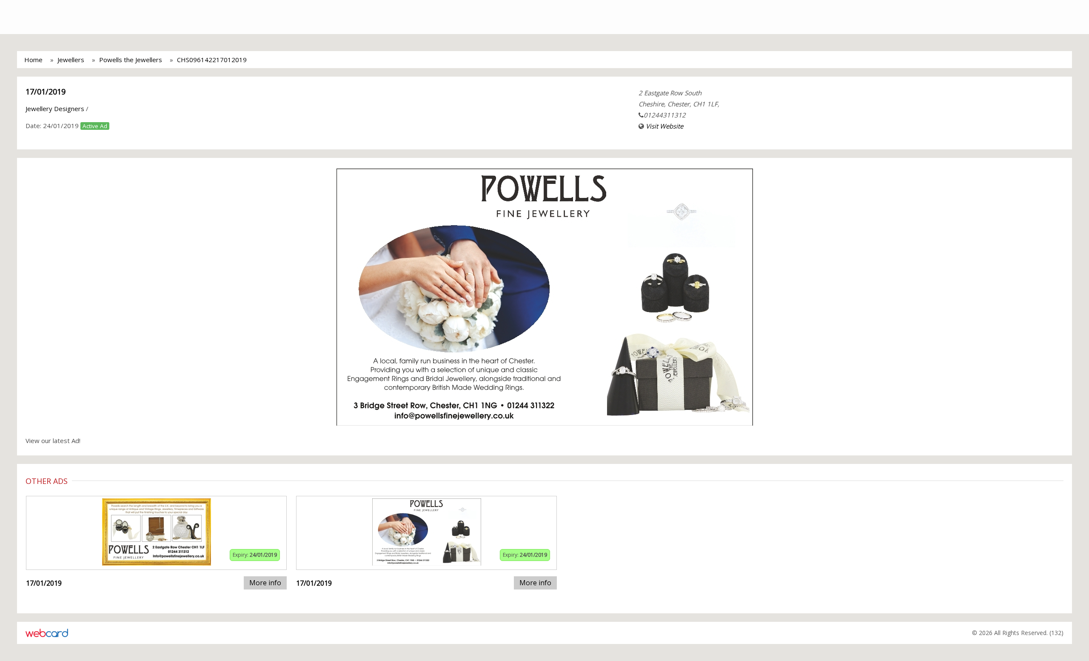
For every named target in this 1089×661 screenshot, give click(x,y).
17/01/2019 (46, 91)
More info (265, 582)
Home (33, 59)
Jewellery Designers (55, 108)
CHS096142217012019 (212, 59)
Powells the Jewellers (130, 59)
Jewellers (70, 59)
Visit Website (664, 126)
